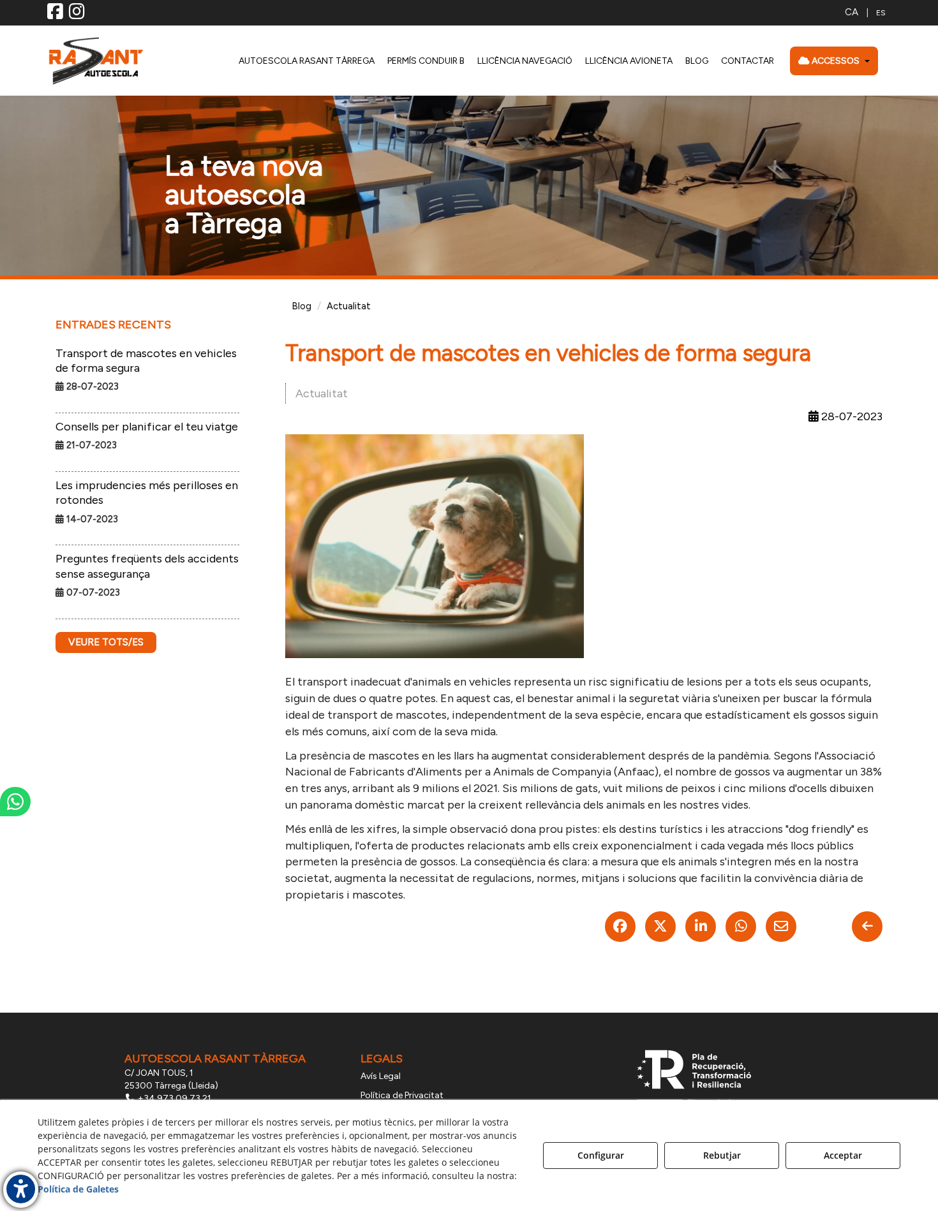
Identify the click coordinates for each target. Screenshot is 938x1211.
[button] (55, 15)
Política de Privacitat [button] (402, 1095)
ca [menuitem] (851, 12)
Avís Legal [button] (381, 1076)
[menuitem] (865, 12)
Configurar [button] (600, 1155)
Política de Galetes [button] (78, 1189)
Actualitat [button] (321, 393)
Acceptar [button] (843, 1155)
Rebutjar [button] (722, 1155)
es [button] (881, 12)
